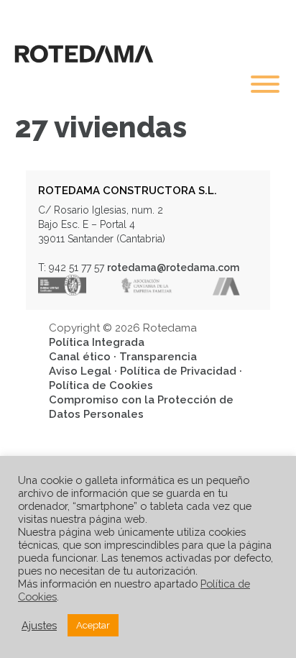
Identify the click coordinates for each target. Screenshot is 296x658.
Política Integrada (96, 342)
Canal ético (80, 356)
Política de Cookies (101, 385)
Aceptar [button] (93, 625)
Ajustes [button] (39, 625)
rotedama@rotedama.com (173, 267)
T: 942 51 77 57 (71, 267)
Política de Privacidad (178, 371)
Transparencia (158, 356)
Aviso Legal (80, 371)
